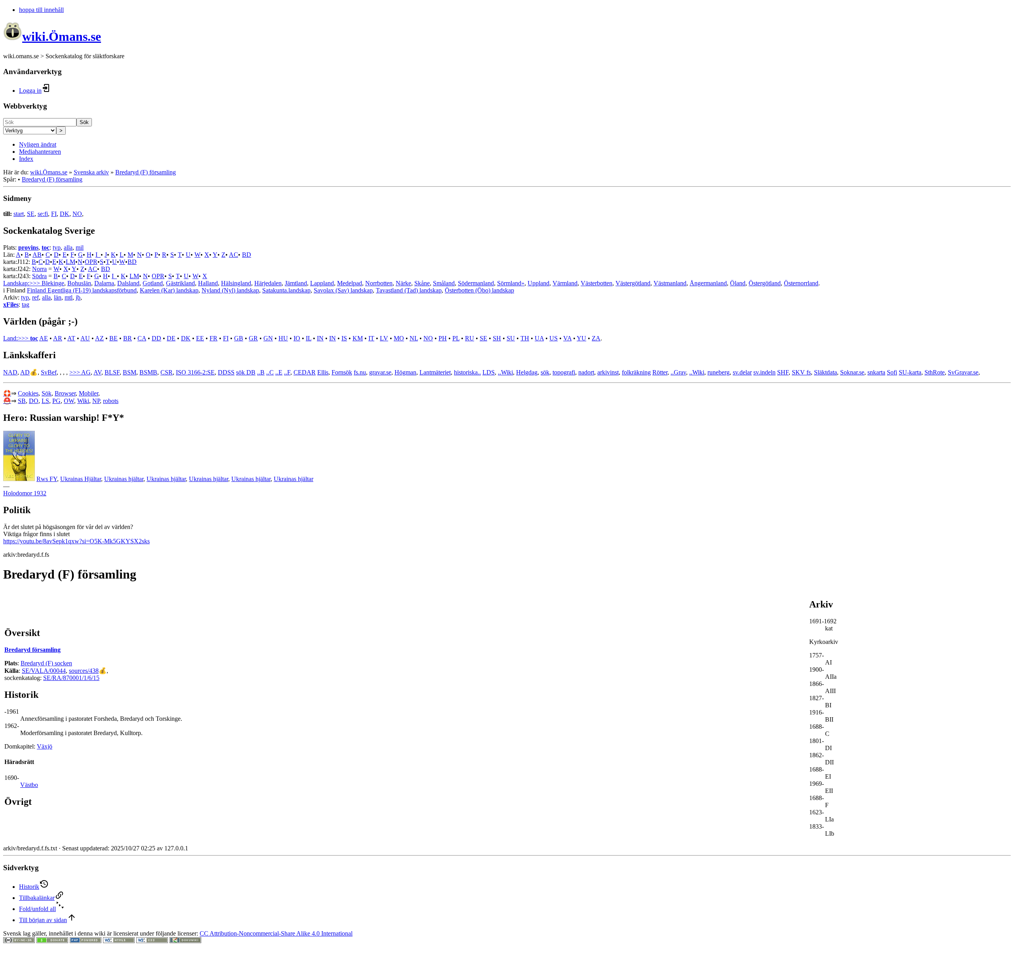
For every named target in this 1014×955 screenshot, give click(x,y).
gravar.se (380, 372)
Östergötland (765, 283)
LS (45, 400)
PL (455, 338)
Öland (737, 283)
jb (78, 297)
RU (469, 338)
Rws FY (46, 479)
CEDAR (305, 372)
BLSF (112, 372)
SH (497, 338)
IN (320, 338)
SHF (783, 372)
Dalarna (104, 283)
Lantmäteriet (435, 372)
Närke (403, 283)
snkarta (876, 372)
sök (545, 372)
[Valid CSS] (152, 941)
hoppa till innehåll (41, 9)
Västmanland (670, 283)
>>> (75, 372)
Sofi (892, 372)
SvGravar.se (963, 372)
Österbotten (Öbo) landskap (479, 290)
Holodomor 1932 (24, 493)
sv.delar (742, 372)
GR (253, 338)
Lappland (322, 283)
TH (524, 338)
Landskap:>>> (22, 283)
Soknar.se (852, 372)
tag (25, 304)
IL (308, 338)
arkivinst (608, 372)
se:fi (43, 213)
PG (56, 400)
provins (28, 247)
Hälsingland (236, 283)
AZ (99, 338)
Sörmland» (510, 283)
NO (77, 213)
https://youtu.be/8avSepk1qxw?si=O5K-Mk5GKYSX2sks (76, 541)
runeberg (718, 372)
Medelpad (349, 283)
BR (127, 338)
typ (57, 247)
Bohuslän (79, 283)
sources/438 (84, 670)
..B (261, 372)
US (553, 338)
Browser (65, 393)
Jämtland (296, 283)
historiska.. (467, 372)
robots (110, 400)
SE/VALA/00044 (44, 670)
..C (270, 372)
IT (371, 338)
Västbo (29, 784)
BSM (129, 372)
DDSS (226, 372)
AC (233, 254)
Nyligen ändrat (37, 144)
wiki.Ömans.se (48, 172)
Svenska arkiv (91, 172)
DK (64, 213)
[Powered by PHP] (85, 941)
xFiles (11, 304)
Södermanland (476, 283)
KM (358, 338)
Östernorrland (801, 283)
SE (30, 213)
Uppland (538, 283)
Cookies (28, 393)
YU (581, 338)
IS (344, 338)
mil (80, 247)
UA (539, 338)
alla (68, 247)
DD (156, 338)
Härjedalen (268, 283)
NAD (10, 372)
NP (96, 400)
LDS (488, 372)
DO (33, 400)
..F (287, 372)
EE (200, 338)
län (57, 297)
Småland (444, 283)
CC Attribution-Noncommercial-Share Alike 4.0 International (276, 933)
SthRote (934, 372)
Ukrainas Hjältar (80, 479)
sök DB (245, 372)
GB (238, 338)
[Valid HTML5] (119, 941)
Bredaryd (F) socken (46, 663)
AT (71, 338)
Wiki (83, 400)
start (18, 213)
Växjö (44, 746)
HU (283, 338)
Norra (39, 268)
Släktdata (825, 372)
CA (141, 338)
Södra (39, 276)
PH (442, 338)
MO (399, 338)
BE (113, 338)
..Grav (678, 372)
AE (43, 338)
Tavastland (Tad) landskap (409, 290)
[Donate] (52, 941)
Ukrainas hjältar (123, 479)
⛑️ (7, 400)
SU (511, 338)
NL (414, 338)
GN (268, 338)
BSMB (148, 372)
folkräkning (636, 372)
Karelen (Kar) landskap (169, 290)
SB (22, 400)
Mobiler (88, 393)
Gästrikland (180, 283)
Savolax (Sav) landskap (343, 290)
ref (35, 297)
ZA (596, 338)
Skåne (422, 283)
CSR (166, 372)
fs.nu (360, 372)
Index (26, 158)
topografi (564, 372)
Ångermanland (708, 283)
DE (171, 338)
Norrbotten (379, 283)
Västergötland (633, 283)
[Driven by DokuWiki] (185, 941)
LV (384, 338)
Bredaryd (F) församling (145, 172)
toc (46, 247)
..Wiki (505, 372)
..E (278, 372)
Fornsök (342, 372)
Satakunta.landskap (286, 290)
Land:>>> (16, 338)
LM (70, 261)
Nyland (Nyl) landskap (230, 290)
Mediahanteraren (40, 151)
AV (97, 372)
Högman (405, 372)
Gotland (153, 283)
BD (246, 254)
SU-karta (910, 372)
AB (37, 254)
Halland (208, 283)
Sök (84, 122)
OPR (91, 261)
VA (567, 338)
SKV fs (801, 372)
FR (213, 338)
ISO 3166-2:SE (195, 372)
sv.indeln (764, 372)
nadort (586, 372)
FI (54, 213)
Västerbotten (596, 283)
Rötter (659, 372)
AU (85, 338)
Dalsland (128, 283)
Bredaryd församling (32, 649)
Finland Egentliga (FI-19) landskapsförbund (82, 290)
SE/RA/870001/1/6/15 (71, 677)
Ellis (322, 372)
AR (57, 338)
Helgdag (526, 372)
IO (297, 338)
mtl (68, 297)
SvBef (49, 372)
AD (25, 372)
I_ (98, 254)
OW (69, 400)
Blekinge (53, 283)
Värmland (565, 283)
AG (86, 372)
